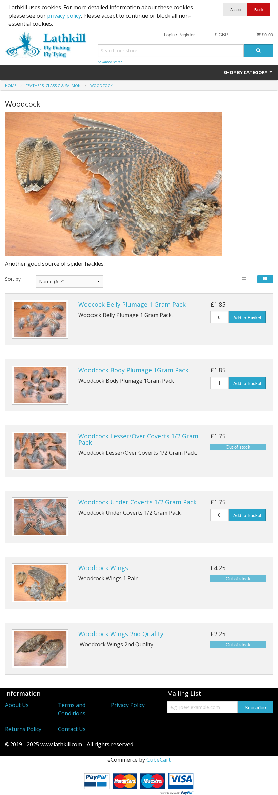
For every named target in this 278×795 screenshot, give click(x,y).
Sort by (13, 279)
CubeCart (158, 760)
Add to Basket (247, 317)
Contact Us (72, 729)
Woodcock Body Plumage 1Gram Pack (133, 370)
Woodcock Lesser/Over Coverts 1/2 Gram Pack (138, 439)
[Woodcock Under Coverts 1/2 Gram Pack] (40, 517)
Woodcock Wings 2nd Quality (120, 634)
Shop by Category (246, 72)
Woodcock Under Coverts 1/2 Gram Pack (137, 502)
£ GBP (221, 34)
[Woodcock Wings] (40, 583)
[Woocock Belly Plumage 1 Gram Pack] (40, 319)
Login (169, 34)
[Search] (258, 50)
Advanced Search (110, 62)
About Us (17, 705)
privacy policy (64, 15)
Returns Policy (23, 729)
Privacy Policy (128, 705)
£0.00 (267, 34)
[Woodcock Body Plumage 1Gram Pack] (40, 385)
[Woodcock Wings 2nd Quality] (40, 649)
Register (186, 34)
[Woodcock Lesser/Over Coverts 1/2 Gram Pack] (40, 451)
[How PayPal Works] (139, 782)
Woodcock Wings (103, 568)
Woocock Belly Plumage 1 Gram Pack (132, 304)
